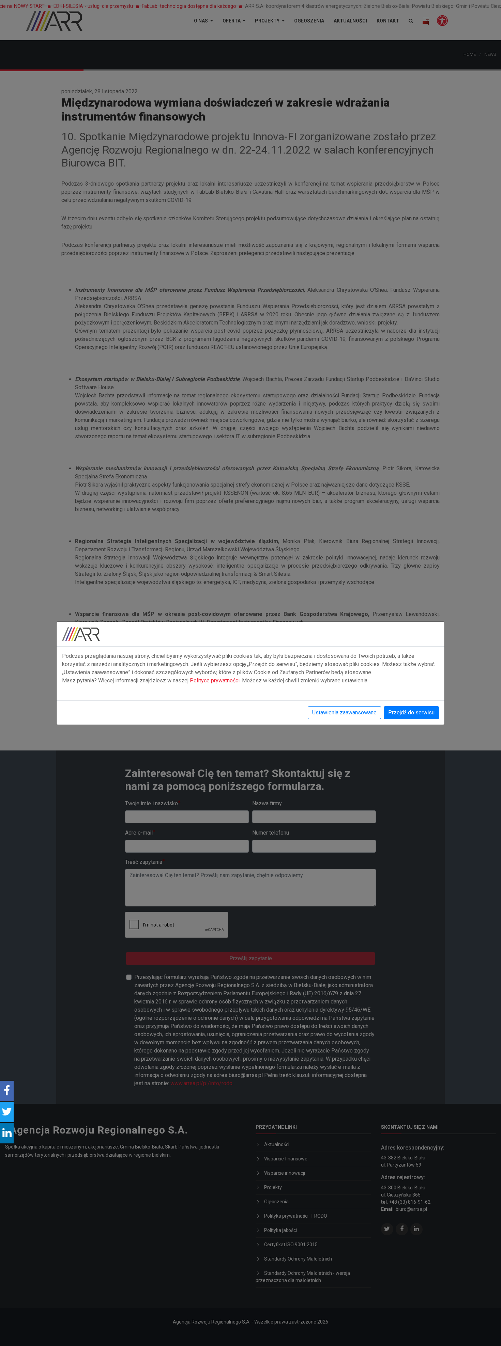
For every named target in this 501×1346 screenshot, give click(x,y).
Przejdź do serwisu (411, 712)
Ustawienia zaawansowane (344, 712)
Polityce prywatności (215, 680)
